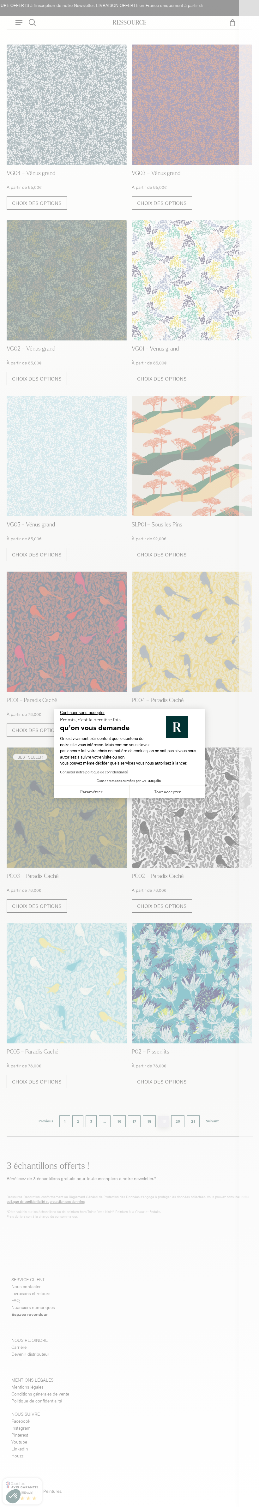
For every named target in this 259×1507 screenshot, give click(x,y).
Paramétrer (91, 792)
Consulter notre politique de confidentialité (94, 772)
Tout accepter (167, 792)
